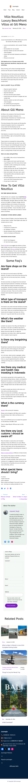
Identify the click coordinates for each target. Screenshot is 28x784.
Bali (3, 719)
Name (7, 579)
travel (5, 245)
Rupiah (2, 410)
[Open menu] (2, 756)
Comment (7, 560)
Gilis (25, 197)
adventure (9, 667)
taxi (14, 249)
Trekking (4, 667)
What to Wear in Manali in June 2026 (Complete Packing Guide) (13, 646)
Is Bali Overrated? (7, 722)
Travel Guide (8, 669)
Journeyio (15, 6)
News (24, 28)
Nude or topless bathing (7, 453)
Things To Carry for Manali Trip (11, 672)
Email (7, 585)
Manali (13, 667)
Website (7, 592)
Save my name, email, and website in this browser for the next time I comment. (14, 599)
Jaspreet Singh (7, 28)
